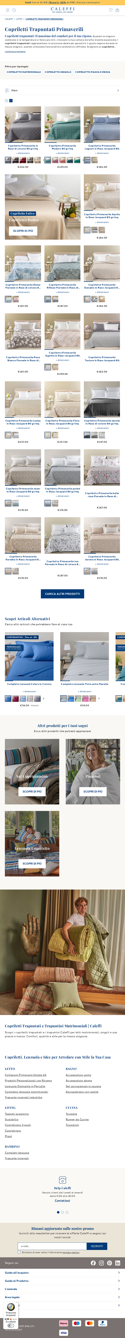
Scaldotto (11, 1119)
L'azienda (11, 1289)
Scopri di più (23, 230)
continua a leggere (15, 51)
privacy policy (71, 1252)
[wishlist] (111, 10)
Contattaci (62, 1200)
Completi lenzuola (17, 1152)
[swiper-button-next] (43, 160)
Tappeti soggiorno (17, 1113)
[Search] (14, 10)
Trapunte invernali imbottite (23, 1097)
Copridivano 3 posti (18, 1125)
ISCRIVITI (97, 1246)
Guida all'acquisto (17, 1272)
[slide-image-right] (37, 124)
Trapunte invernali (17, 1158)
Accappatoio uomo (78, 1075)
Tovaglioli (72, 1125)
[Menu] (16, 1303)
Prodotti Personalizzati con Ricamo (28, 1080)
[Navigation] (7, 10)
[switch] (11, 1326)
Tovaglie (71, 1113)
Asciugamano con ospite (82, 1091)
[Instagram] (101, 1263)
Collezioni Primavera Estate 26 (25, 1075)
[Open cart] (117, 10)
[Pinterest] (109, 1263)
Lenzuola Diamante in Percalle (25, 1086)
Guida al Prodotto (16, 1280)
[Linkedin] (117, 1263)
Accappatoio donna (79, 1080)
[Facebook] (93, 1263)
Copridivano (13, 1130)
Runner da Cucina (77, 1119)
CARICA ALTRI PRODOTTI (62, 593)
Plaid (8, 1136)
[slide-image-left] (9, 124)
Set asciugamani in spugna (83, 1086)
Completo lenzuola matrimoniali (26, 1091)
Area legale (12, 1297)
